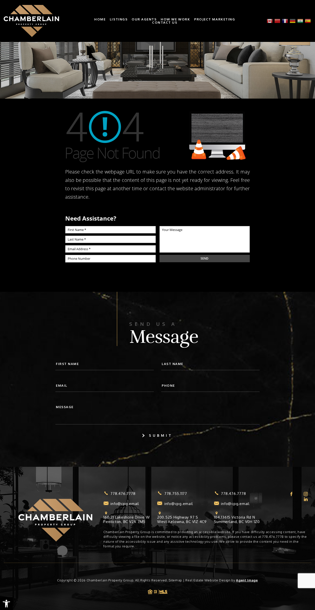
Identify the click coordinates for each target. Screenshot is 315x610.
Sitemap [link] (175, 580)
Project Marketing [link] (214, 19)
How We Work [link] (175, 19)
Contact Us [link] (164, 22)
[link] (6, 603)
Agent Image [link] (247, 580)
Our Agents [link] (144, 19)
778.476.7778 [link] (122, 493)
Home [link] (100, 19)
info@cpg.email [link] (124, 504)
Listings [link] (118, 19)
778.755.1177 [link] (175, 493)
